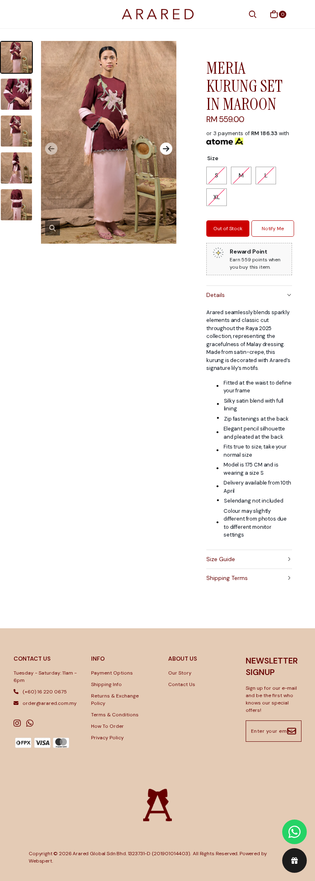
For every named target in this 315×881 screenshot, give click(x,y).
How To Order (107, 726)
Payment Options (112, 673)
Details (215, 295)
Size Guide (220, 559)
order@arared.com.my (50, 703)
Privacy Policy (107, 737)
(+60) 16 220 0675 (45, 691)
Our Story (180, 673)
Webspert (40, 861)
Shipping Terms (227, 578)
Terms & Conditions (115, 714)
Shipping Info (106, 684)
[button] (51, 149)
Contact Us (181, 684)
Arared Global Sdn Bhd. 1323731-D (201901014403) (131, 853)
